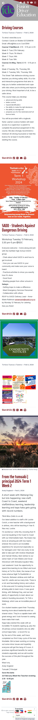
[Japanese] (25, 711)
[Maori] (17, 711)
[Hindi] (30, 711)
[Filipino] (21, 711)
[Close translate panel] (34, 709)
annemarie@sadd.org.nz (25, 300)
